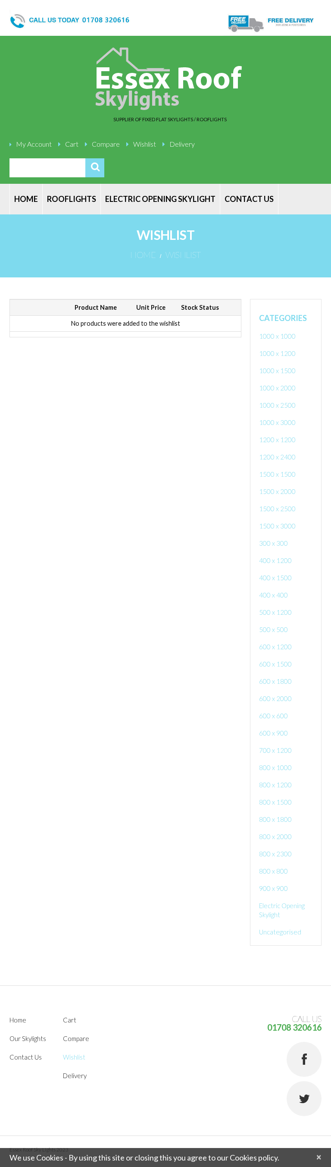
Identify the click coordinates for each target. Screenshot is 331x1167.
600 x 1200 (275, 647)
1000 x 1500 (277, 370)
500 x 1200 (275, 612)
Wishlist (144, 144)
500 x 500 (273, 629)
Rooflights (71, 199)
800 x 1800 (275, 819)
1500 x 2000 (277, 491)
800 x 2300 (275, 854)
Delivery (182, 144)
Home (26, 199)
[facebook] (304, 1059)
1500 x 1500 (277, 474)
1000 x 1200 (277, 353)
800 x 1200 (275, 785)
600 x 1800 (275, 681)
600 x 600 (273, 716)
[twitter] (304, 1098)
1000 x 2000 (277, 388)
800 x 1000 (275, 767)
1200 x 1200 (277, 440)
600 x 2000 (275, 698)
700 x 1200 (275, 750)
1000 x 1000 (277, 336)
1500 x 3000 (277, 526)
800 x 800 (273, 871)
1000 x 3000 (277, 422)
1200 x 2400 (277, 457)
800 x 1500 (275, 802)
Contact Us (249, 199)
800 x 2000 (275, 836)
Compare (106, 144)
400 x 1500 (275, 578)
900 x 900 (273, 888)
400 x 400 (273, 595)
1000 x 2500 (277, 405)
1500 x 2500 (277, 509)
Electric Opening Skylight (160, 199)
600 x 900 (273, 733)
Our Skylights (27, 1038)
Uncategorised (280, 932)
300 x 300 (273, 543)
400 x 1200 (275, 560)
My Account (34, 144)
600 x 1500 (275, 664)
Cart (71, 144)
